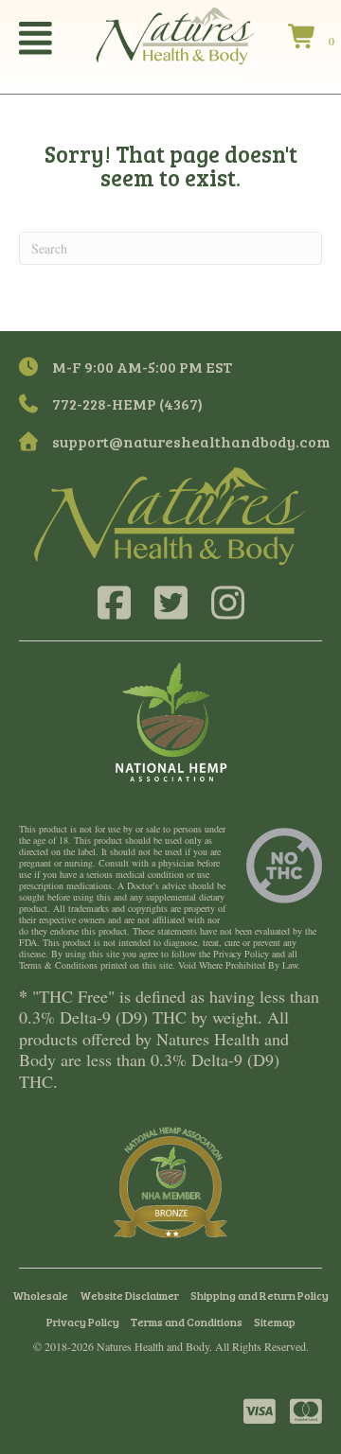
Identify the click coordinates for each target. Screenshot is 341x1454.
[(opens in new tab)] (170, 720)
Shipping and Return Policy (259, 1295)
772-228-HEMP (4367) (127, 403)
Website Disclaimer (129, 1295)
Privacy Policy (82, 1321)
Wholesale (40, 1295)
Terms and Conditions (186, 1321)
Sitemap (275, 1321)
